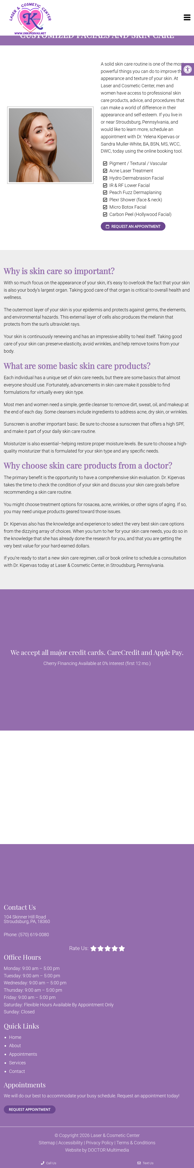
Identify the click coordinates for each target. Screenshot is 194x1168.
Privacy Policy (99, 1143)
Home (15, 1037)
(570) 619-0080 (33, 934)
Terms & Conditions (135, 1143)
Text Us (148, 1163)
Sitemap (47, 1143)
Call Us (50, 1163)
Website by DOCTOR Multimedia (97, 1150)
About (15, 1045)
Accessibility (70, 1143)
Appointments (23, 1054)
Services (17, 1062)
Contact (17, 1071)
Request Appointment (30, 1109)
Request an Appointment (135, 226)
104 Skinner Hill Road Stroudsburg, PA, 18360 (27, 919)
